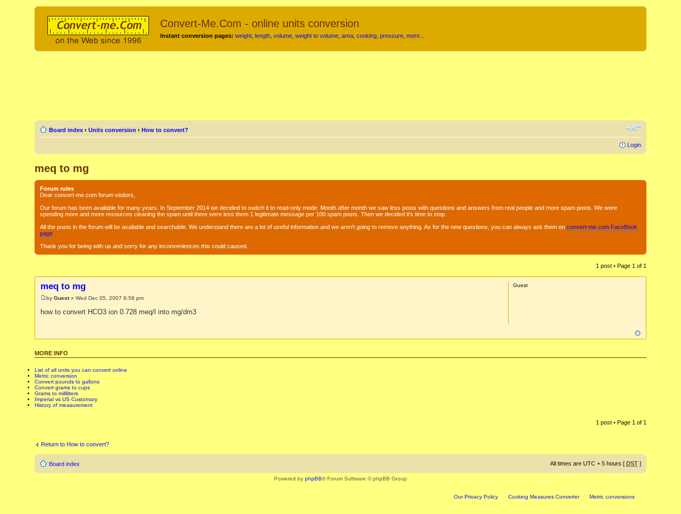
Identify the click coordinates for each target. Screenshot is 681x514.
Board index (66, 130)
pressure (391, 35)
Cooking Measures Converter (543, 497)
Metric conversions (612, 497)
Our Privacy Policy (476, 497)
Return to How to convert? (75, 444)
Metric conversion (56, 376)
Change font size (633, 128)
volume (282, 35)
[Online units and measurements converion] (98, 28)
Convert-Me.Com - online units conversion (259, 23)
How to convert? (165, 130)
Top (638, 333)
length (262, 35)
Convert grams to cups (62, 387)
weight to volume (316, 35)
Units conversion (112, 130)
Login (634, 145)
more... (415, 35)
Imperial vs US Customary (66, 399)
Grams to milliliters (56, 393)
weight (243, 35)
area (347, 35)
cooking (366, 35)
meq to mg (62, 168)
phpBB (313, 479)
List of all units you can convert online (81, 370)
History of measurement (64, 405)
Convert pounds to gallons (67, 382)
